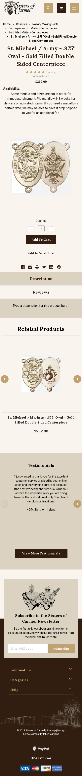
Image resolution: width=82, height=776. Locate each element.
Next (77, 379)
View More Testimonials (41, 553)
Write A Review (41, 76)
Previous (4, 379)
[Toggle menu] (74, 8)
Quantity (41, 221)
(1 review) (51, 72)
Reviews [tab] (41, 292)
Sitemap (51, 730)
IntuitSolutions (51, 734)
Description (41, 278)
